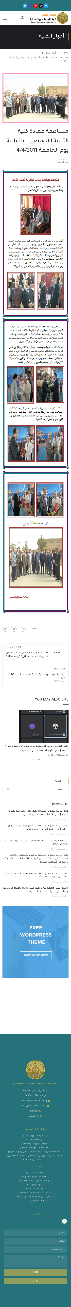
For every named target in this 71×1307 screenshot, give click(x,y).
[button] (39, 759)
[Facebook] (23, 629)
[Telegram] (25, 5)
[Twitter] (46, 5)
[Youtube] (35, 5)
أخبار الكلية (51, 53)
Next (35, 1272)
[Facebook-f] (30, 5)
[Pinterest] (4, 629)
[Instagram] (40, 5)
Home (65, 53)
